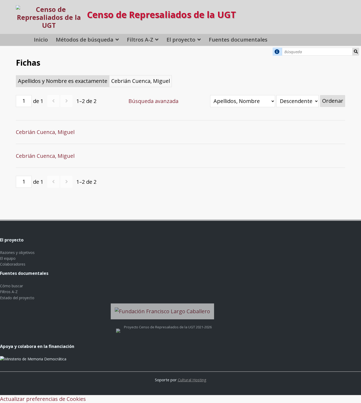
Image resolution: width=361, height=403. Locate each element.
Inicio (41, 39)
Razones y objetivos (17, 252)
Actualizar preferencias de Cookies (43, 398)
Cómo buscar (11, 285)
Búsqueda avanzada (153, 101)
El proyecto (180, 39)
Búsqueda (356, 52)
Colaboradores (12, 264)
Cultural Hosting (192, 379)
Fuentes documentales (238, 39)
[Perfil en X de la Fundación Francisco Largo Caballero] (118, 327)
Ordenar (332, 100)
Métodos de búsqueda (84, 39)
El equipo (8, 258)
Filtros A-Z (140, 39)
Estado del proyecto (17, 297)
